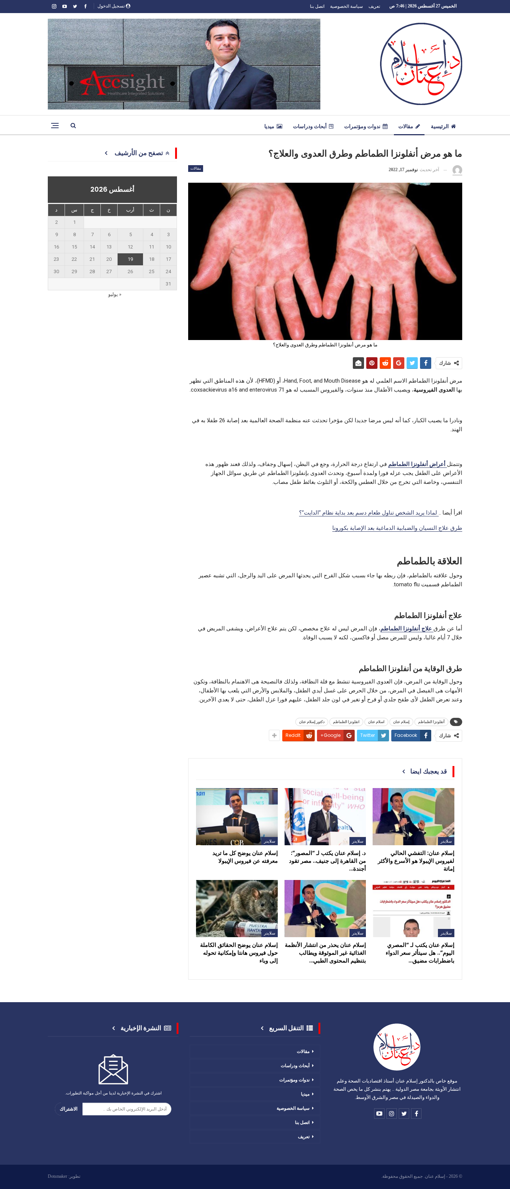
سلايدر (446, 841)
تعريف (374, 6)
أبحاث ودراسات (310, 126)
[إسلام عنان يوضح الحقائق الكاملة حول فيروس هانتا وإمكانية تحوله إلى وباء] (237, 908)
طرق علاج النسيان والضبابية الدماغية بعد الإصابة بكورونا (397, 528)
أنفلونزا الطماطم (431, 722)
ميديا (269, 126)
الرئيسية (440, 126)
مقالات (405, 126)
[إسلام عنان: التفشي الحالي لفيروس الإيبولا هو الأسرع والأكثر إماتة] (413, 816)
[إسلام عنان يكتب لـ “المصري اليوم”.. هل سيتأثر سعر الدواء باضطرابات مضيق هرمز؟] (413, 908)
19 (130, 259)
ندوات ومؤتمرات (362, 126)
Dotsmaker (57, 1176)
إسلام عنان (401, 722)
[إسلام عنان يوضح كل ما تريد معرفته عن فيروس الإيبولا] (237, 816)
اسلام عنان (376, 722)
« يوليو (114, 294)
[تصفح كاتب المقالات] (457, 170)
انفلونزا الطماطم (346, 722)
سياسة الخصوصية (346, 6)
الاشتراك (69, 1108)
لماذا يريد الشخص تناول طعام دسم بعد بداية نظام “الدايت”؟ (369, 512)
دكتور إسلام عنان (311, 722)
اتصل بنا (317, 6)
